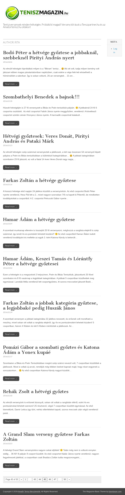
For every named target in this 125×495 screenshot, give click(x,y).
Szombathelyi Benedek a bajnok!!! (41, 97)
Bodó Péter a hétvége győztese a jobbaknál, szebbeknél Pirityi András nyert (50, 55)
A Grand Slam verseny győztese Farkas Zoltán (46, 437)
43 (35, 479)
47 (55, 479)
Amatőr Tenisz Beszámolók (29, 492)
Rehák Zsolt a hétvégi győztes (35, 391)
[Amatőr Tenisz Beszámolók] (37, 11)
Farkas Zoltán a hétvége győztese (39, 180)
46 (50, 479)
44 (40, 479)
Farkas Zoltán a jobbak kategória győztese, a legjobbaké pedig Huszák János (50, 305)
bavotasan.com (115, 492)
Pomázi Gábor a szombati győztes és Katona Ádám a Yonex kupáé (51, 350)
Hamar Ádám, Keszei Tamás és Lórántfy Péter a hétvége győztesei (48, 261)
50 (65, 479)
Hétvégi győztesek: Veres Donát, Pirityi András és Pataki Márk (46, 138)
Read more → (11, 84)
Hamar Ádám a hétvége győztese (39, 219)
